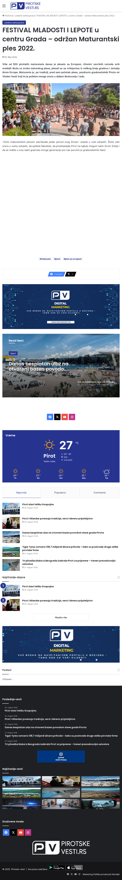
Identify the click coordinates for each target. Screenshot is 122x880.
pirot (57, 259)
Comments (100, 492)
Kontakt (116, 874)
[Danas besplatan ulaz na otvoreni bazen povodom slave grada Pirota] (11, 537)
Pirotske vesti (18, 869)
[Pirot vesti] (25, 5)
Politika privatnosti (102, 874)
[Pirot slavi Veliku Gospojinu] (11, 509)
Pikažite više (61, 617)
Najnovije (21, 492)
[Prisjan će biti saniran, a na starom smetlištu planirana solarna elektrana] (100, 793)
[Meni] (4, 6)
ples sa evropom (73, 259)
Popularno (60, 492)
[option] (61, 365)
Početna (8, 15)
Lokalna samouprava (25, 15)
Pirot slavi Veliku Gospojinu (38, 504)
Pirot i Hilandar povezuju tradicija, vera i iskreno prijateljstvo (57, 518)
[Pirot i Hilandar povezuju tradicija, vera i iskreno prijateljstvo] (11, 523)
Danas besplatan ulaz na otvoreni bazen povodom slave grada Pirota (39, 366)
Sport (13, 353)
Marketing (88, 874)
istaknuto (46, 259)
